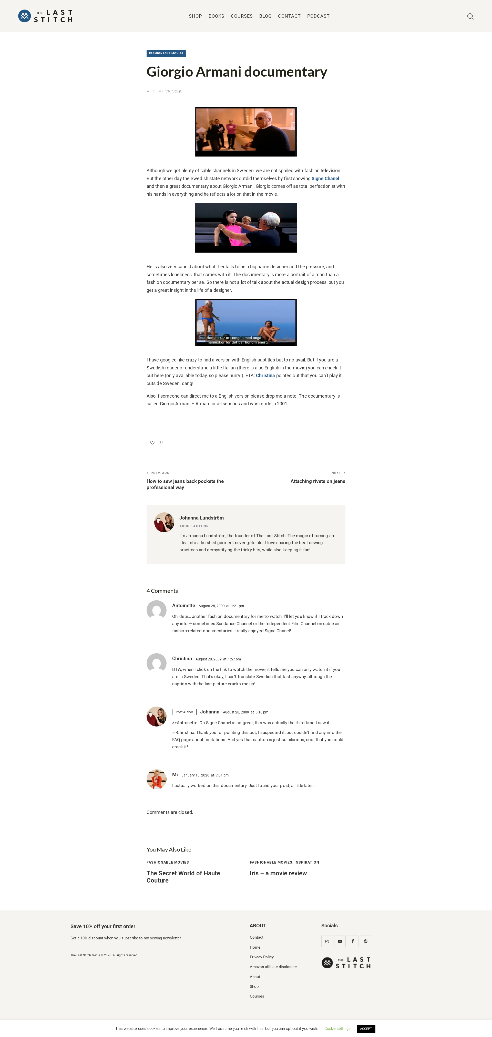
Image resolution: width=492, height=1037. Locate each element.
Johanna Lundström (201, 518)
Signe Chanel (325, 178)
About (255, 976)
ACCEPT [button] (366, 1029)
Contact (256, 937)
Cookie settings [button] (337, 1028)
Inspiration (306, 862)
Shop (254, 986)
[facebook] (352, 941)
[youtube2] (340, 941)
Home (255, 947)
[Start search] (470, 17)
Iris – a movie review (278, 873)
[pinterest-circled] (365, 941)
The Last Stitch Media (85, 955)
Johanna (209, 712)
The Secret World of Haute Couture (183, 877)
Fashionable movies (166, 53)
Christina (265, 375)
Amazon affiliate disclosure (273, 967)
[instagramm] (327, 941)
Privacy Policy (262, 957)
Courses (257, 996)
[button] (155, 442)
